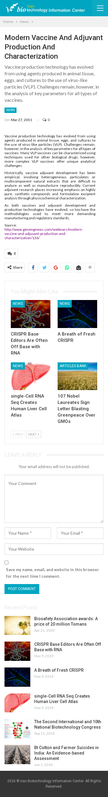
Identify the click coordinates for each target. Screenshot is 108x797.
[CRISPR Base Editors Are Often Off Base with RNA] (30, 314)
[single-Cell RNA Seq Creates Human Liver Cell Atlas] (30, 376)
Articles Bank (73, 366)
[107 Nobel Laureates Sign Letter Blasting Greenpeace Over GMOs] (77, 376)
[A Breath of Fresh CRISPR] (77, 314)
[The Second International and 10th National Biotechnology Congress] (17, 728)
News (10, 110)
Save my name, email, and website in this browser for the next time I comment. (52, 573)
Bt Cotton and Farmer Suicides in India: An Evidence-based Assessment (66, 753)
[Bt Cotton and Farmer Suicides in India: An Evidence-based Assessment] (17, 754)
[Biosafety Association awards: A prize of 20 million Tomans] (17, 625)
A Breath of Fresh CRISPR (59, 670)
